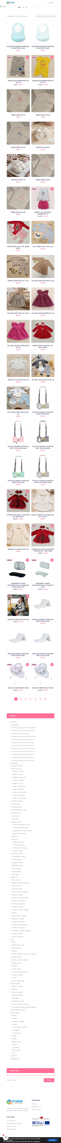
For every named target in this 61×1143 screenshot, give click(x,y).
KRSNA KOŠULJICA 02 (43, 115)
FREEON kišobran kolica (20, 827)
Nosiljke (14, 1039)
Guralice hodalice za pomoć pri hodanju (24, 954)
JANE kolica (15, 816)
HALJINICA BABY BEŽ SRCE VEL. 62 (42, 280)
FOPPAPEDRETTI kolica (19, 810)
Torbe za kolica (16, 868)
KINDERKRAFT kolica (19, 848)
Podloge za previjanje (18, 921)
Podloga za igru (16, 963)
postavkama (37, 1141)
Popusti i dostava (36, 1109)
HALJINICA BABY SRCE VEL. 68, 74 (18, 313)
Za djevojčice (17, 1033)
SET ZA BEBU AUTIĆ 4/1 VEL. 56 (43, 246)
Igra (12, 939)
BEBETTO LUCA (18, 783)
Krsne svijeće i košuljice (20, 1027)
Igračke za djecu (17, 957)
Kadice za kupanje (17, 992)
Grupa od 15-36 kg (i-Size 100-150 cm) (23, 748)
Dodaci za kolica (17, 807)
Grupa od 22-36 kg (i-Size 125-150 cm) (23, 751)
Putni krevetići (16, 1050)
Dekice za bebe (16, 886)
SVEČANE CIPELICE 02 (18, 180)
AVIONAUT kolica (17, 766)
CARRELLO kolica (17, 801)
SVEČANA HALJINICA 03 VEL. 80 (18, 549)
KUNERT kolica (17, 851)
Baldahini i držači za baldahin (20, 883)
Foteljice (14, 1015)
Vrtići (13, 1053)
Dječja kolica (14, 763)
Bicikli (13, 942)
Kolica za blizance (17, 853)
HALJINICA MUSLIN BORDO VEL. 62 (42, 313)
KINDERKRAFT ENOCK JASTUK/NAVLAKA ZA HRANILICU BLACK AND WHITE (18, 585)
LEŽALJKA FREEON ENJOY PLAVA (43, 688)
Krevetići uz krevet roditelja (20, 910)
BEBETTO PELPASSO (19, 792)
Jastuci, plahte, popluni (19, 901)
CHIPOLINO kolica (18, 845)
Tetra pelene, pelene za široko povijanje (24, 1007)
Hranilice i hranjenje (18, 1021)
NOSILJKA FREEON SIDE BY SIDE (18, 619)
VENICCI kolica (16, 871)
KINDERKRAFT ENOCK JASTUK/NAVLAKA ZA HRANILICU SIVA (43, 585)
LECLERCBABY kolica (18, 856)
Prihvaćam (52, 1140)
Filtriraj (49, 1080)
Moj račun (34, 1104)
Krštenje (14, 1024)
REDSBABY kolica (17, 865)
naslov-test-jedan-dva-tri (18, 1010)
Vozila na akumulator (18, 981)
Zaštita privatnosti (11, 1126)
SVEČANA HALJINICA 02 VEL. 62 (18, 380)
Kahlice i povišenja (17, 995)
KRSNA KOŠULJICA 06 (43, 180)
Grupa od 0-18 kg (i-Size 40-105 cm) (23, 739)
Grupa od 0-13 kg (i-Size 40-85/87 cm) (24, 736)
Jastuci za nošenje (17, 895)
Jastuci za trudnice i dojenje (20, 898)
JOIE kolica (15, 819)
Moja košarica (35, 1107)
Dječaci (15, 1044)
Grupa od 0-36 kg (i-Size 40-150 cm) (23, 745)
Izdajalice (14, 989)
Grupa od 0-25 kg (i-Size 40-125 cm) (23, 742)
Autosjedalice (15, 725)
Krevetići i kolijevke (17, 907)
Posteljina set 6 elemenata (20, 924)
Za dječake (16, 1030)
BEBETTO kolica (17, 769)
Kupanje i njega (15, 983)
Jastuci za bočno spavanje (20, 892)
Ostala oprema (15, 1013)
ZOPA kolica (15, 874)
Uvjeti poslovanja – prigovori (14, 1123)
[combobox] (45, 16)
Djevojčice (16, 1047)
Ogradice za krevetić (18, 918)
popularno (14, 1056)
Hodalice (14, 1018)
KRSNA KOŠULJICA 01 (18, 115)
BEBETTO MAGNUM (19, 786)
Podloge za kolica (17, 862)
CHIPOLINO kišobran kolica (21, 824)
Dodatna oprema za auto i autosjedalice (24, 727)
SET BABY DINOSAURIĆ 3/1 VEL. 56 (43, 380)
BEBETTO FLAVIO (18, 771)
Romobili (14, 966)
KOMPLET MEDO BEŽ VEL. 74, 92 (18, 280)
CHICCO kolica (16, 804)
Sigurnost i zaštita (17, 933)
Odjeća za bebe (16, 1041)
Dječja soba (14, 877)
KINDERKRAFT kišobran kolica (22, 830)
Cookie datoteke (11, 1129)
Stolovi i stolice (16, 969)
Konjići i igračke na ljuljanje (20, 960)
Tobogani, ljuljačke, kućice (20, 972)
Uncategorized (15, 1058)
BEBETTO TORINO (19, 795)
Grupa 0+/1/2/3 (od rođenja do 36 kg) (23, 730)
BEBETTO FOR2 (18, 774)
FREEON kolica (16, 813)
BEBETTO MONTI (18, 789)
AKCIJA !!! (14, 722)
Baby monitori (16, 880)
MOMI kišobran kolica (19, 833)
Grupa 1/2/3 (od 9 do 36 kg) (20, 733)
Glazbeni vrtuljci (17, 948)
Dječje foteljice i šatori (18, 945)
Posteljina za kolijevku (18, 927)
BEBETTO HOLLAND (19, 777)
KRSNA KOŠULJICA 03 (18, 147)
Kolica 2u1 (15, 836)
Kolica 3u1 (15, 839)
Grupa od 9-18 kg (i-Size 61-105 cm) (23, 754)
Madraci (14, 913)
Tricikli (14, 978)
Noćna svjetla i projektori (19, 915)
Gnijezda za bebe (17, 889)
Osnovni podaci (11, 1120)
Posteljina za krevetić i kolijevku (21, 930)
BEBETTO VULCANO (19, 798)
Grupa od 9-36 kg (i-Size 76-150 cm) (23, 760)
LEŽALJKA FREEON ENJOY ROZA (18, 688)
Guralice (14, 951)
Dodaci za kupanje (17, 986)
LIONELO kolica (16, 859)
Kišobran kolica (16, 822)
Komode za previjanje (18, 904)
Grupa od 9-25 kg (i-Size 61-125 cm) (23, 757)
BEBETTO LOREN (18, 780)
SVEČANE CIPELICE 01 (43, 147)
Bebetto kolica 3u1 (18, 842)
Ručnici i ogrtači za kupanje (20, 1004)
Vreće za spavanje (17, 936)
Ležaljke (14, 1036)
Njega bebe (15, 998)
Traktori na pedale (17, 975)
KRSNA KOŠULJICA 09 (18, 212)
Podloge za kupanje (18, 1001)
